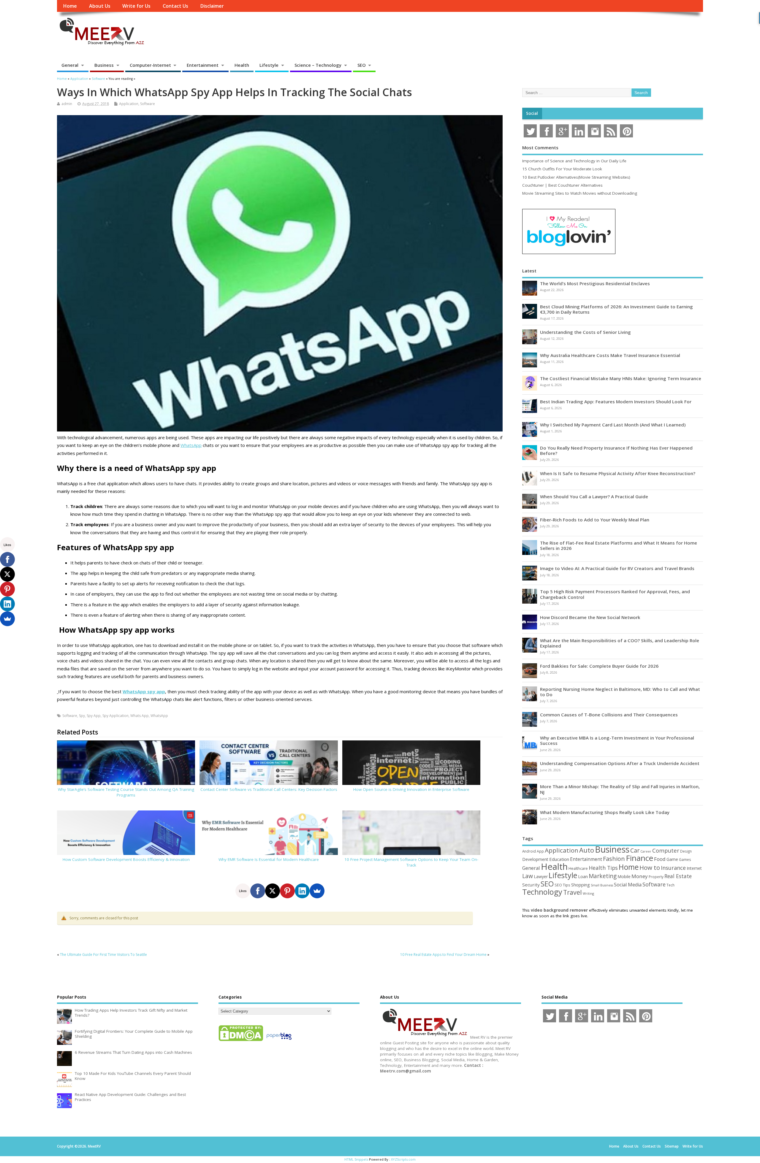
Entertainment (202, 65)
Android (529, 851)
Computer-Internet (150, 65)
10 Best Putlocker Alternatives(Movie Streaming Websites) (576, 177)
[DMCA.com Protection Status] (240, 1040)
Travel (572, 892)
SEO (361, 65)
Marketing (603, 876)
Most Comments (540, 147)
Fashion (614, 859)
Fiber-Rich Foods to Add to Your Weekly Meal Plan (594, 520)
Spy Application (115, 715)
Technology (542, 892)
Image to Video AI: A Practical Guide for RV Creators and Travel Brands (617, 568)
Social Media (628, 884)
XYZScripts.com (403, 1159)
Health (242, 65)
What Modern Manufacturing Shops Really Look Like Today (604, 812)
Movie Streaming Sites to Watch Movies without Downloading (579, 193)
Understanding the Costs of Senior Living (585, 332)
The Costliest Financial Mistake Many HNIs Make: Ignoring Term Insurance (620, 378)
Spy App (94, 715)
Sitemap (672, 1146)
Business (104, 65)
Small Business (602, 885)
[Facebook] (257, 890)
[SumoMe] (317, 890)
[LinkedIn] (302, 890)
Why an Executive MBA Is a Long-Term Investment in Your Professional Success (617, 740)
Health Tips (603, 867)
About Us (99, 6)
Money (639, 876)
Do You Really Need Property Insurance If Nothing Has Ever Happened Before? (616, 450)
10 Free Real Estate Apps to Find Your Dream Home (443, 954)
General (69, 65)
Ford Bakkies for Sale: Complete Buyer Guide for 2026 (599, 666)
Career (645, 851)
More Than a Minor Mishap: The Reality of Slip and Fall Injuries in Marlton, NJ (620, 789)
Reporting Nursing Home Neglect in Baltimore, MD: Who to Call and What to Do (620, 691)
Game (672, 859)
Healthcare (578, 868)
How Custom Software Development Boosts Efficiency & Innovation (126, 859)
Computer (665, 850)
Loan (583, 876)
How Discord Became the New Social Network (590, 617)
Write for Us (136, 6)
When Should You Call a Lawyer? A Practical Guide (594, 496)
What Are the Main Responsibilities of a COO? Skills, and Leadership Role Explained (619, 643)
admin (66, 103)
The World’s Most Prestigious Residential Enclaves (595, 283)
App (540, 851)
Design (686, 851)
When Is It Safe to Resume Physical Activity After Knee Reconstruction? (617, 473)
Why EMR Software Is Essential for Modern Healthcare (268, 859)
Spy (82, 715)
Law (527, 876)
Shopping (580, 885)
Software (147, 103)
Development (535, 859)
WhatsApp (191, 445)
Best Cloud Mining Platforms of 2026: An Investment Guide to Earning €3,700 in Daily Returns (616, 309)
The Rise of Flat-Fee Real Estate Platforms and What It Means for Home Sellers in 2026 (618, 545)
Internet (694, 868)
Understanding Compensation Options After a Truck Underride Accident (619, 763)
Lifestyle (268, 65)
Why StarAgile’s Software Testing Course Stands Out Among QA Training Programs (126, 792)
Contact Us (175, 6)
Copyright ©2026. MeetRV (79, 1146)
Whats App (139, 715)
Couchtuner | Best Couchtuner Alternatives (562, 185)
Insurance (673, 867)
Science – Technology (317, 65)
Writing (588, 893)
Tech (670, 885)
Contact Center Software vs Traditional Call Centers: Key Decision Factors (268, 789)
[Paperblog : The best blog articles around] (279, 1040)
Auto (586, 849)
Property (656, 876)
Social (532, 113)
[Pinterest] (287, 890)
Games (685, 859)
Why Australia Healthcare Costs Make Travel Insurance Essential (610, 355)
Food (660, 859)
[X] (272, 890)
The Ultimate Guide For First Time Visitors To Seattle (103, 954)
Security (531, 885)
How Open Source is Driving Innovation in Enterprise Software (411, 789)
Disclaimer (212, 6)
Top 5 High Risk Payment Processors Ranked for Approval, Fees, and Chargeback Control (615, 594)
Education (559, 859)
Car (634, 850)
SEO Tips (562, 885)
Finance (639, 858)
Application (128, 103)
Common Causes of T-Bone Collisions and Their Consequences (609, 715)
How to (649, 867)
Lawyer (541, 876)
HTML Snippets (356, 1159)
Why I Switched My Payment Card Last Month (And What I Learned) (612, 425)
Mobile (624, 876)
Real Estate (678, 876)
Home (70, 6)
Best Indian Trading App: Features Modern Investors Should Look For (615, 401)
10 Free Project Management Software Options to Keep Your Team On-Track (411, 862)
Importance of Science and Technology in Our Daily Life (574, 161)
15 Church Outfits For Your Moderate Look (562, 169)
